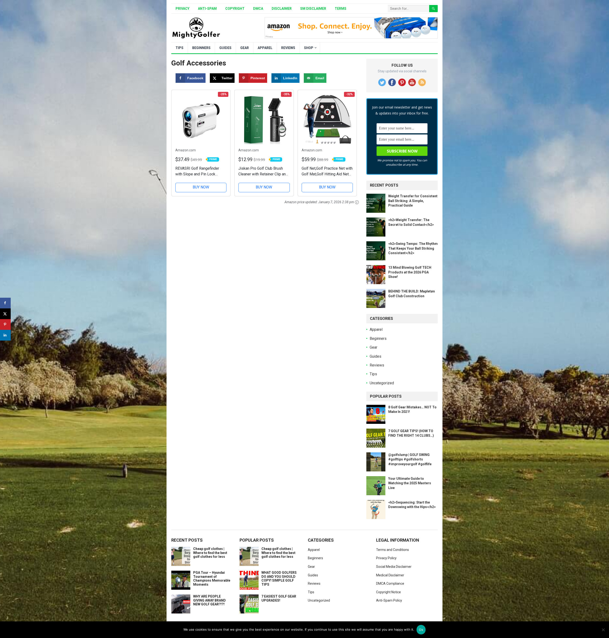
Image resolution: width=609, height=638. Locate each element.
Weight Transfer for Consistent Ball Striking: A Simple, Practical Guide (412, 200)
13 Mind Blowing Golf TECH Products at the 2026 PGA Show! (409, 272)
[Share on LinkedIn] (5, 335)
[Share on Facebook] (5, 303)
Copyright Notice (388, 592)
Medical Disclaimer (390, 575)
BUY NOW (201, 187)
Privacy (182, 8)
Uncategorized (382, 383)
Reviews (288, 48)
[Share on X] (5, 313)
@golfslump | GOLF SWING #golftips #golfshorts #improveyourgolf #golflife (410, 459)
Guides (225, 48)
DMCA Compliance (390, 583)
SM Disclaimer (313, 8)
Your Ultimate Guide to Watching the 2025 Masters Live (409, 483)
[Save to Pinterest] (5, 324)
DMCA (258, 8)
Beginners (201, 48)
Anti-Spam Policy (389, 600)
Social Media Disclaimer (394, 567)
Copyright (235, 8)
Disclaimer (282, 8)
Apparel (265, 48)
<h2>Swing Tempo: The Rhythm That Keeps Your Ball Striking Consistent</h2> (413, 248)
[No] (603, 629)
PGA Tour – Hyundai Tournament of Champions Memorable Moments (211, 578)
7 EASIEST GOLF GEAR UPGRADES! (278, 598)
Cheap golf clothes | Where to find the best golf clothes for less (210, 553)
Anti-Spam (207, 8)
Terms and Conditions (392, 550)
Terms (340, 8)
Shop (308, 48)
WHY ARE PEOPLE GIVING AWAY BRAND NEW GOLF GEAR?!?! (209, 600)
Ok (421, 630)
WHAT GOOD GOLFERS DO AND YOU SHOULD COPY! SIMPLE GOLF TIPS (279, 578)
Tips (179, 48)
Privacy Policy (386, 558)
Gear (244, 48)
